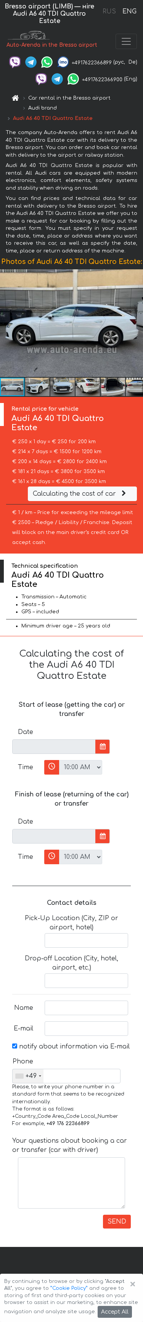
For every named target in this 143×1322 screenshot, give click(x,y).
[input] (54, 746)
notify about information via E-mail (73, 1046)
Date (25, 732)
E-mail (23, 1028)
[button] (136, 323)
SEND (117, 1221)
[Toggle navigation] (126, 41)
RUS (109, 11)
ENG (129, 11)
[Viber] (15, 62)
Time (25, 767)
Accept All (115, 1312)
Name (23, 1007)
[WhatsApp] (47, 62)
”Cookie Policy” (69, 1288)
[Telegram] (31, 62)
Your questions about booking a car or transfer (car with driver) (69, 1145)
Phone (23, 1061)
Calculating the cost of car (75, 493)
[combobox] (28, 1076)
